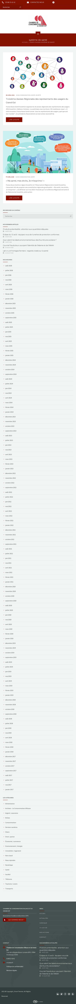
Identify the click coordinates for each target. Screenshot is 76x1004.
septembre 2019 (10, 657)
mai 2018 (8, 733)
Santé (33, 95)
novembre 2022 (10, 478)
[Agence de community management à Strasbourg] (38, 1001)
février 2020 (9, 634)
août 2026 (8, 266)
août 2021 (8, 549)
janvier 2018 (9, 752)
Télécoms (8, 879)
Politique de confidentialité (14, 966)
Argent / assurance (11, 813)
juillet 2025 (9, 327)
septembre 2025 (10, 318)
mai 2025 (8, 336)
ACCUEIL (25, 42)
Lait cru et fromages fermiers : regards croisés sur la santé (25, 251)
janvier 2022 (9, 525)
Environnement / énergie (13, 846)
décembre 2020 (10, 587)
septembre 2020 (10, 601)
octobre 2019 (9, 653)
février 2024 (9, 407)
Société (38, 95)
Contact (42, 937)
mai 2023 (8, 450)
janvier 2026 (9, 299)
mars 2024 (8, 402)
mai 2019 (8, 676)
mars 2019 (8, 686)
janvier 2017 (9, 789)
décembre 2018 (10, 700)
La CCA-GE (43, 927)
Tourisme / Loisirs (11, 884)
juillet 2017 (9, 780)
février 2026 (9, 294)
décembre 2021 (10, 530)
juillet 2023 (9, 440)
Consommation (25, 95)
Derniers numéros (11, 827)
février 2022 (9, 520)
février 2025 (9, 351)
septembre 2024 (10, 374)
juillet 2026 (9, 270)
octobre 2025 (9, 313)
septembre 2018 (10, 714)
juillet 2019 (9, 667)
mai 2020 (8, 620)
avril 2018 (8, 738)
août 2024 (8, 379)
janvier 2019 (9, 695)
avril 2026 (8, 285)
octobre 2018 (9, 709)
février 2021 (9, 577)
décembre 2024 (10, 360)
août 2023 (8, 436)
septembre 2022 (10, 487)
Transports (9, 889)
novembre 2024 (10, 365)
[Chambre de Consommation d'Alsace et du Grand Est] (38, 21)
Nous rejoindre (10, 860)
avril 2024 (8, 398)
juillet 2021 (9, 554)
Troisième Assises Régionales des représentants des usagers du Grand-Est (37, 101)
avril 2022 (8, 511)
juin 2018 (8, 728)
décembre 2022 (10, 473)
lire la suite (14, 120)
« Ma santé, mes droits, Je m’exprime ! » (25, 181)
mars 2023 (8, 459)
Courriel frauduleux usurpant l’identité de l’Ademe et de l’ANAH (28, 245)
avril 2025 (8, 341)
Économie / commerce (13, 841)
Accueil (42, 913)
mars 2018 (8, 742)
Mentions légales (11, 970)
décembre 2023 (10, 417)
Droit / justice (10, 837)
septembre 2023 (10, 431)
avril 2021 (8, 568)
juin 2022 (8, 502)
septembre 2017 (10, 771)
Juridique (43, 923)
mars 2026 (8, 289)
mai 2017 (8, 785)
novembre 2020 (10, 591)
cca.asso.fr (9, 962)
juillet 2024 (9, 384)
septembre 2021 (10, 544)
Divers (7, 832)
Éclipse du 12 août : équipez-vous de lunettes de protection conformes (31, 235)
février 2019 (9, 690)
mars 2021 (8, 572)
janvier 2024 (9, 412)
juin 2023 (8, 445)
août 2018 (8, 719)
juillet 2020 (9, 610)
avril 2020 (8, 624)
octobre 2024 (9, 369)
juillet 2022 (9, 497)
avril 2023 (8, 454)
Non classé (9, 856)
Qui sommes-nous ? (16, 920)
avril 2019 (8, 681)
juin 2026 (8, 275)
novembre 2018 (10, 705)
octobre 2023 (9, 426)
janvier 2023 (9, 469)
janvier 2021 (9, 582)
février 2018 (9, 747)
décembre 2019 (10, 643)
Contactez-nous (37, 2)
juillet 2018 (9, 723)
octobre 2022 (9, 483)
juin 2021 (8, 558)
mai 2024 (8, 393)
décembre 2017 (10, 756)
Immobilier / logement (13, 851)
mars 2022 (8, 516)
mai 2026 (8, 280)
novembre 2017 (10, 761)
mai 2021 (8, 563)
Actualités (43, 918)
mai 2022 (8, 506)
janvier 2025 (9, 355)
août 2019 (8, 662)
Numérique (9, 865)
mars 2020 (8, 629)
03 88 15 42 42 (10, 2)
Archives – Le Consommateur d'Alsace (18, 808)
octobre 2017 (9, 766)
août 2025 (8, 322)
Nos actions (44, 932)
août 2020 (8, 605)
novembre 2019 (10, 648)
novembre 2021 (10, 535)
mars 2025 (8, 346)
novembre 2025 (10, 308)
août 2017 (8, 775)
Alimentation (10, 804)
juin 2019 (8, 671)
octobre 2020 (9, 596)
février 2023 (9, 464)
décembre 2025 (10, 303)
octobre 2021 (9, 539)
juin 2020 (8, 615)
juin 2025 (8, 332)
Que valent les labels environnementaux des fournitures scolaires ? (29, 240)
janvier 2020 (9, 638)
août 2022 (8, 492)
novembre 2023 (10, 421)
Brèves (7, 818)
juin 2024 (8, 388)
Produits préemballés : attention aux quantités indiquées (25, 229)
